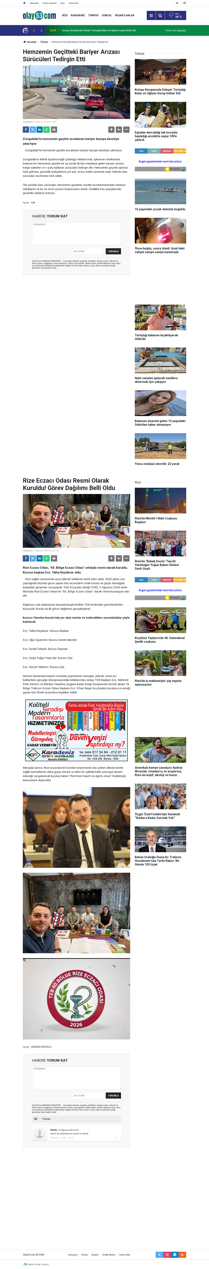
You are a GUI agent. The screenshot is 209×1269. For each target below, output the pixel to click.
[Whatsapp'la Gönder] (46, 129)
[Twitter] (33, 129)
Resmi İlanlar (124, 15)
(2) (72, 1138)
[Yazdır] (54, 129)
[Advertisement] (14, 82)
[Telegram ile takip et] (175, 1255)
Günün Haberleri (50, 3)
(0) (64, 1138)
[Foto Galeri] (184, 3)
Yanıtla (56, 1138)
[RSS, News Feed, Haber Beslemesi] (182, 1255)
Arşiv (62, 3)
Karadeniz (78, 15)
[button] (111, 129)
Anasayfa (31, 42)
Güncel (107, 15)
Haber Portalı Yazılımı (38, 1264)
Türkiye (93, 15)
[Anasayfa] (24, 3)
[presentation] (34, 30)
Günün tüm (175, 30)
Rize (65, 15)
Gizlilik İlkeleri (108, 1255)
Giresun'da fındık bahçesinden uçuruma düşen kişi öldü (91, 30)
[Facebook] (26, 129)
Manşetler (34, 3)
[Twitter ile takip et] (159, 1255)
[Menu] (151, 16)
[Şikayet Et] (116, 1137)
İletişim (95, 1255)
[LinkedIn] (40, 129)
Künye (85, 1255)
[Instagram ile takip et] (167, 1255)
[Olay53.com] (39, 15)
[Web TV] (177, 3)
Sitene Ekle (73, 3)
